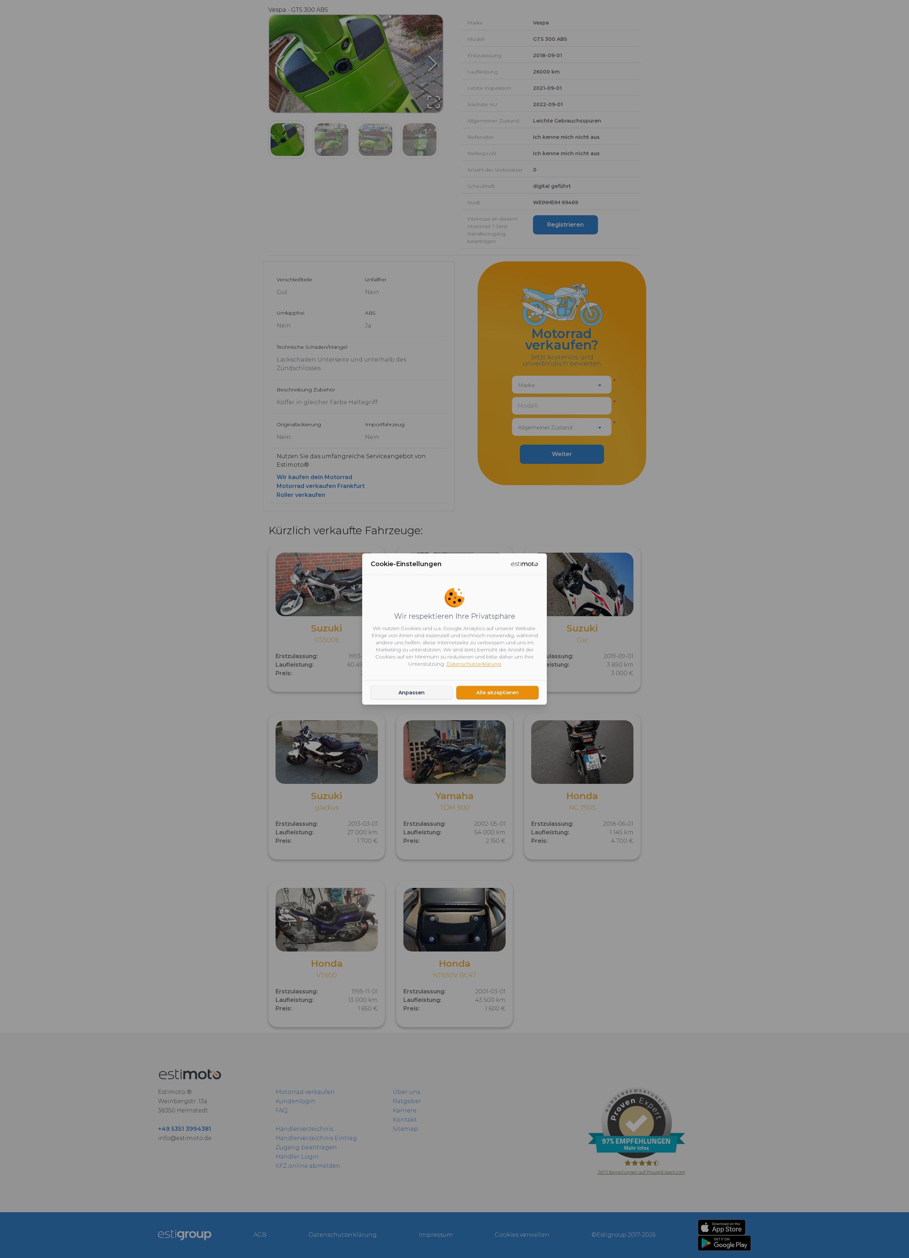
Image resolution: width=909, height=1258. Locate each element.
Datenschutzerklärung (473, 664)
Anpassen (411, 692)
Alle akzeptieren (497, 692)
